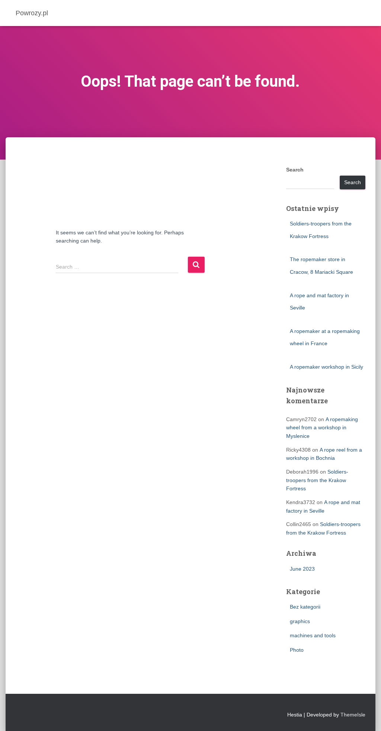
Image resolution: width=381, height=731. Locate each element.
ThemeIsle (352, 715)
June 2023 (302, 569)
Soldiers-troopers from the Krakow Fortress (317, 480)
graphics (300, 621)
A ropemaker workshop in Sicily (326, 367)
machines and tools (313, 635)
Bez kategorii (305, 607)
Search (295, 170)
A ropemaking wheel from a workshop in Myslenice (322, 427)
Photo (297, 650)
